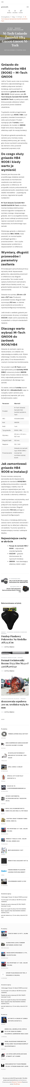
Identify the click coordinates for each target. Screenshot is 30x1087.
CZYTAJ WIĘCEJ (9, 646)
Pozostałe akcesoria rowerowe (17, 632)
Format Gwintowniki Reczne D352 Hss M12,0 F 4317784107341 (15, 663)
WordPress (17, 1084)
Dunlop (3, 632)
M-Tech (10, 28)
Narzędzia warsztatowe (8, 657)
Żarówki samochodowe (15, 29)
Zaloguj (15, 12)
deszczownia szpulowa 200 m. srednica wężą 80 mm (15, 704)
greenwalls (4, 7)
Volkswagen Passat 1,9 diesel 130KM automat (14, 897)
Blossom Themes (17, 1082)
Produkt (18, 28)
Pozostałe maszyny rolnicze (10, 698)
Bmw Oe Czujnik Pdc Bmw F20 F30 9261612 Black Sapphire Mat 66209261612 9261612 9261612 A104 (13, 910)
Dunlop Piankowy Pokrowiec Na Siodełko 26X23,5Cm (14, 639)
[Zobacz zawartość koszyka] (20, 11)
